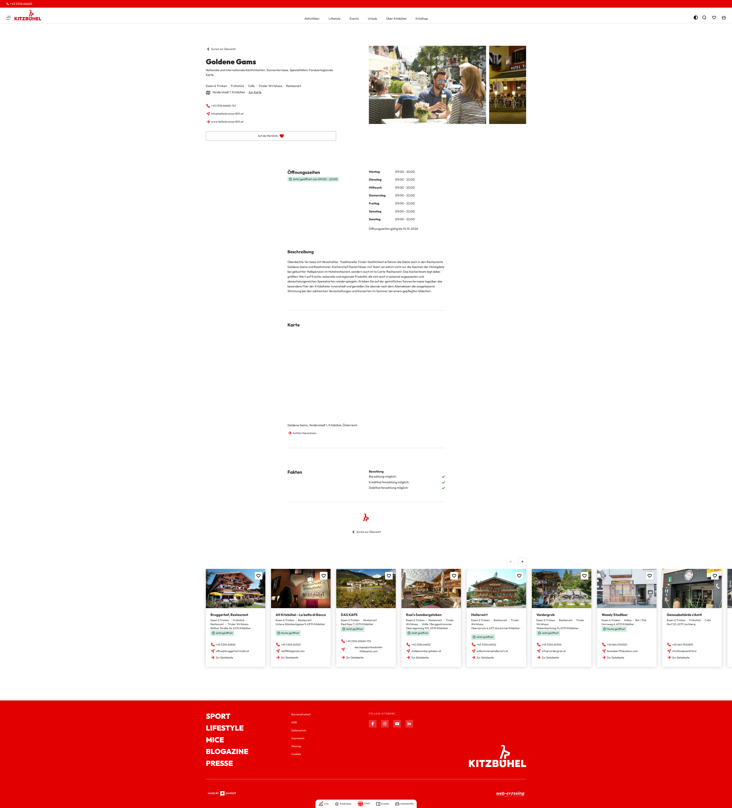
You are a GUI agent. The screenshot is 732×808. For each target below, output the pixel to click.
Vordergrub (545, 615)
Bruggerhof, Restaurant (229, 615)
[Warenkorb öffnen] (723, 17)
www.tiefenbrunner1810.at (227, 121)
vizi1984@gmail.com (293, 651)
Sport (218, 716)
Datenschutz (298, 730)
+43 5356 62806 (225, 644)
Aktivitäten (311, 18)
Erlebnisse (345, 803)
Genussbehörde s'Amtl (684, 615)
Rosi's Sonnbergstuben (423, 615)
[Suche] (704, 17)
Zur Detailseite (224, 657)
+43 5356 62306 (551, 644)
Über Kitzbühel (396, 18)
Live (326, 803)
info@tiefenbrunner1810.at (227, 113)
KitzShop (422, 18)
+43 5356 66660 (21, 4)
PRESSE (219, 763)
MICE (215, 740)
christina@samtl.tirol (684, 651)
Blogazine (227, 751)
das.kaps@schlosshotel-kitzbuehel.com (369, 649)
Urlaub (372, 18)
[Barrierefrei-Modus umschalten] (696, 17)
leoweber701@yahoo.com (622, 651)
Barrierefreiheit (301, 714)
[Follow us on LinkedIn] (409, 724)
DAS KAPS (349, 615)
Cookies (296, 754)
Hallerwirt (479, 615)
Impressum (297, 738)
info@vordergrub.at (554, 651)
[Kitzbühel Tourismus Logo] (27, 15)
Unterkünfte (407, 803)
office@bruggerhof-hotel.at (232, 651)
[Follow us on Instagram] (385, 724)
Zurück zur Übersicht (223, 49)
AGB (294, 722)
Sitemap (296, 746)
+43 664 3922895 (682, 644)
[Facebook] (372, 724)
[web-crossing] (510, 793)
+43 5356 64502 (486, 644)
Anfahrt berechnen (304, 433)
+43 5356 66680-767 (223, 105)
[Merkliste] (714, 17)
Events (354, 18)
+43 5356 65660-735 (358, 641)
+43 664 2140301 (617, 644)
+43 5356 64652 (421, 644)
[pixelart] (222, 794)
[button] (8, 17)
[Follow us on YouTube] (397, 724)
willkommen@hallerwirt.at (492, 651)
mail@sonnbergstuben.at (426, 651)
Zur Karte (255, 92)
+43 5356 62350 (291, 644)
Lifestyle (334, 18)
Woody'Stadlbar (615, 615)
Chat (367, 803)
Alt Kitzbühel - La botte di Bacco (301, 615)
